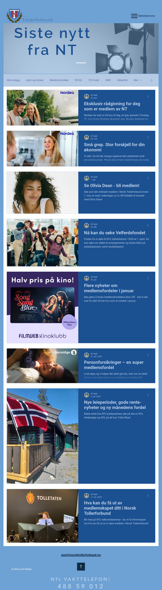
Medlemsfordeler (59, 80)
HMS (108, 80)
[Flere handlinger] (149, 96)
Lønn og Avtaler (35, 80)
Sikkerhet (122, 80)
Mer (136, 80)
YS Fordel (93, 80)
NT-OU (78, 80)
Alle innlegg (13, 80)
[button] (151, 80)
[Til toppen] (81, 567)
